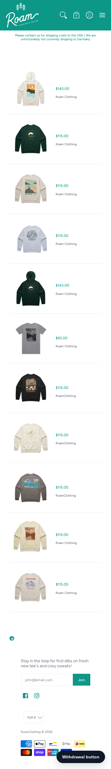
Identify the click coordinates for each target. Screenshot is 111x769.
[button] (63, 15)
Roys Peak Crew (71, 177)
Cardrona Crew (70, 576)
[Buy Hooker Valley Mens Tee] (31, 338)
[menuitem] (63, 15)
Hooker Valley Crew (74, 526)
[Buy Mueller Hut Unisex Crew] (31, 388)
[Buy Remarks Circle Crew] (31, 139)
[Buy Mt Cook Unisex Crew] (31, 438)
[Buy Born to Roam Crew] (31, 239)
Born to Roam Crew (74, 227)
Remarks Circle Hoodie (77, 277)
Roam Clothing (66, 97)
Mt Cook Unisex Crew (76, 426)
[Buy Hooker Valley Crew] (31, 538)
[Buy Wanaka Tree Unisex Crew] (31, 488)
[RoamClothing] (22, 15)
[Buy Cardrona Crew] (31, 587)
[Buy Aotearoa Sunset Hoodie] (31, 89)
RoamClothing (66, 396)
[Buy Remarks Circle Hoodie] (31, 288)
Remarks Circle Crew (75, 127)
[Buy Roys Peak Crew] (31, 189)
